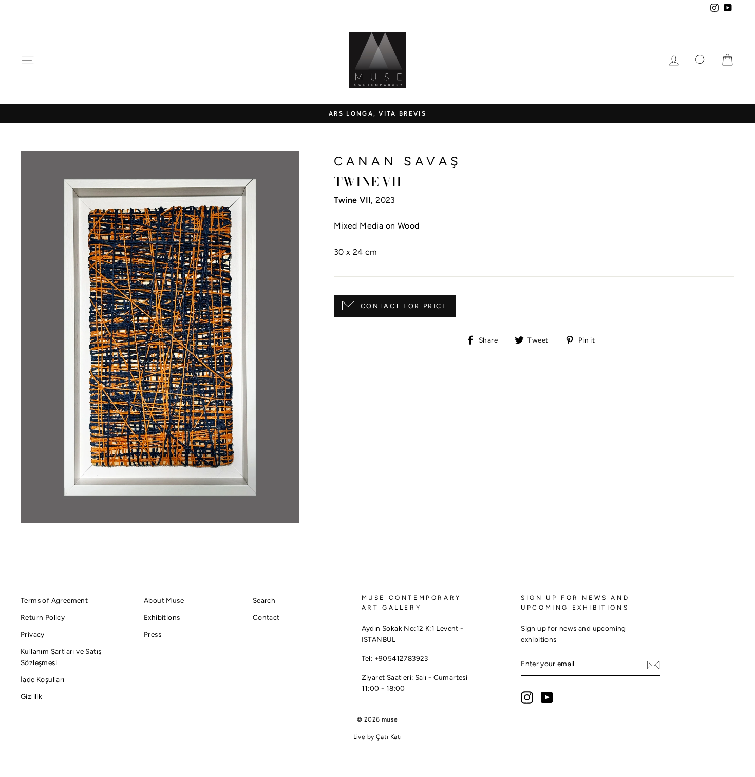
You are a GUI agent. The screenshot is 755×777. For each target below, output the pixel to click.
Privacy (33, 634)
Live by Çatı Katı (377, 737)
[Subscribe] (653, 664)
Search (264, 600)
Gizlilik (31, 696)
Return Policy (43, 617)
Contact (266, 617)
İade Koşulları (43, 679)
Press (152, 634)
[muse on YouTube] (547, 697)
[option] (377, 114)
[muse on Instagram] (527, 697)
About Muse (164, 600)
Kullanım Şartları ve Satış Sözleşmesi (61, 657)
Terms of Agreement (54, 600)
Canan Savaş (398, 161)
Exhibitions (162, 617)
